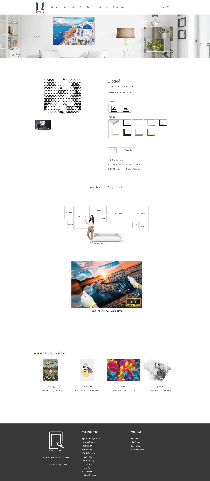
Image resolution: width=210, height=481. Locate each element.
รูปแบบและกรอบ (137, 450)
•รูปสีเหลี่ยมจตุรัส (125, 165)
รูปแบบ (112, 117)
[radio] (114, 108)
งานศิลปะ (137, 165)
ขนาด (111, 101)
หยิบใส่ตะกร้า (127, 150)
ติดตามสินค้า (136, 446)
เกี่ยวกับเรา (135, 442)
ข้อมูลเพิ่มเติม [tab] (116, 187)
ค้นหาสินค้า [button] (120, 7)
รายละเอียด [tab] (93, 187)
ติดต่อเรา (134, 439)
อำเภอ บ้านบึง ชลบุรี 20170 (56, 464)
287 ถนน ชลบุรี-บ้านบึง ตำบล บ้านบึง (56, 458)
